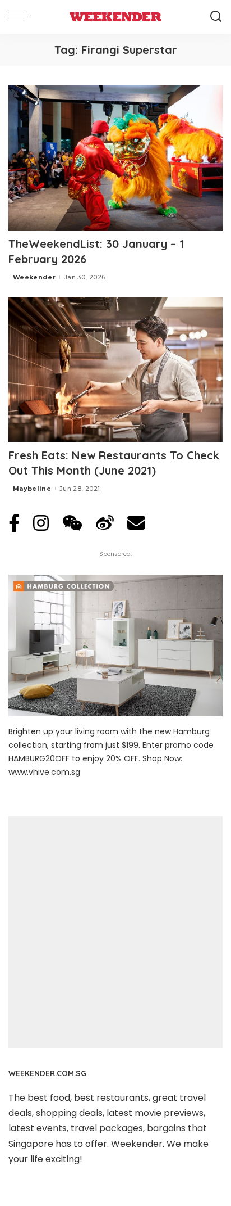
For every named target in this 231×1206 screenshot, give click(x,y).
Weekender (34, 277)
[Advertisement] (115, 932)
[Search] (216, 17)
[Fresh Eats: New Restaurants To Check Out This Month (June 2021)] (115, 369)
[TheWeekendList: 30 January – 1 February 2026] (115, 158)
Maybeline (32, 489)
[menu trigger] (22, 17)
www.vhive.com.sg (44, 772)
